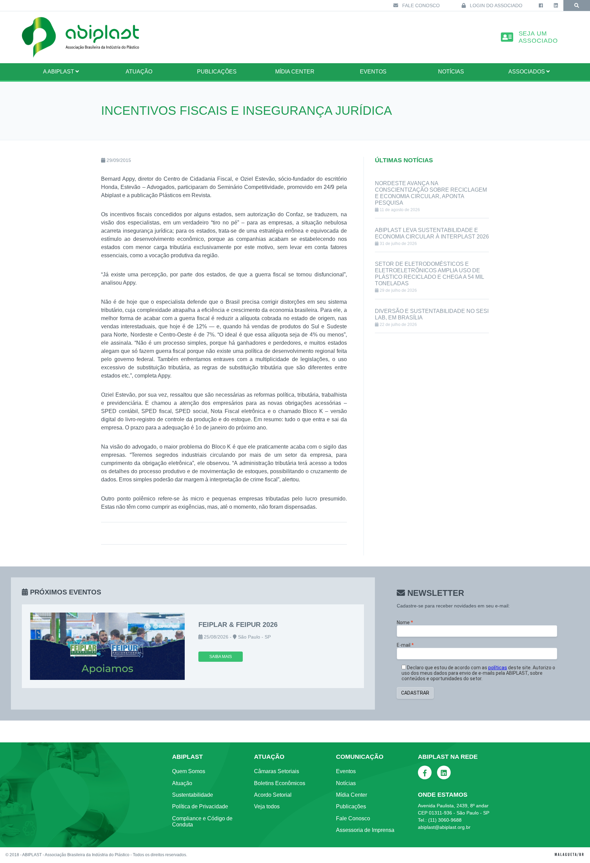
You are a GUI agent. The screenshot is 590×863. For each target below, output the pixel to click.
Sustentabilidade (192, 795)
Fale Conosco (420, 5)
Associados (527, 71)
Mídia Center (294, 71)
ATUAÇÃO (139, 71)
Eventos (373, 71)
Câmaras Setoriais (276, 771)
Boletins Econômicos (279, 783)
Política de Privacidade (200, 806)
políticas (497, 667)
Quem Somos (188, 771)
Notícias (451, 71)
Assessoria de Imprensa (365, 830)
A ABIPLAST (59, 71)
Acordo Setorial (273, 795)
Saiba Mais (220, 656)
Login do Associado (495, 5)
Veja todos (267, 806)
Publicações (217, 71)
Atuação (182, 783)
